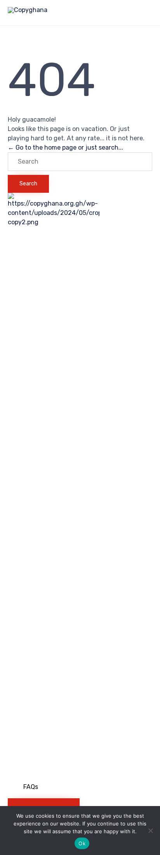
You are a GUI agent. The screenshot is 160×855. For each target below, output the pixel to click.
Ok (81, 843)
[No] (150, 830)
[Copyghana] (27, 12)
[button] (34, 787)
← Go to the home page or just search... (65, 147)
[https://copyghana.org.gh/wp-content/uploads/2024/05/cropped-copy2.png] (53, 222)
